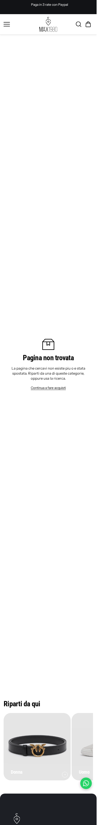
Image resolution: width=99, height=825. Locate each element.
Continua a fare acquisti (48, 388)
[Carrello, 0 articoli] (88, 24)
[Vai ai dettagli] (65, 775)
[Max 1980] (48, 24)
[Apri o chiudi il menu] (20, 24)
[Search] (78, 24)
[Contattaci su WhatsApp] (86, 783)
